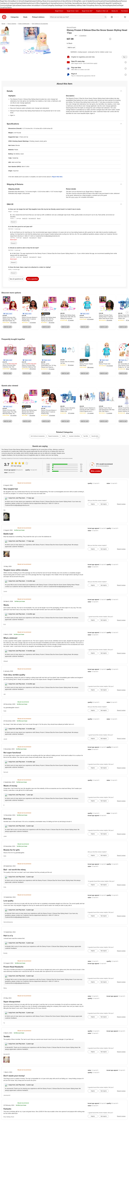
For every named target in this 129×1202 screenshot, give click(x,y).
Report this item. (57, 176)
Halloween (32, 1)
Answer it (13, 222)
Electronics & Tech (62, 3)
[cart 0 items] (125, 17)
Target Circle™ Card (72, 11)
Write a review (96, 471)
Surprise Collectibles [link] (74, 436)
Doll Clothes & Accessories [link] (38, 436)
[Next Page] (127, 312)
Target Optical (12, 5)
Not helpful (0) (32, 218)
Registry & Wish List (102, 11)
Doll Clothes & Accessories (40, 23)
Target (3, 23)
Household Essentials (105, 1)
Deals (19, 5)
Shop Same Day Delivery (99, 5)
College (26, 1)
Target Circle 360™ (87, 11)
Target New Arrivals (6, 1)
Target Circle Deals (64, 5)
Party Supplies (98, 3)
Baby (114, 1)
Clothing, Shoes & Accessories (46, 1)
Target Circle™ (59, 11)
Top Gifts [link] (85, 436)
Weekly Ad (74, 5)
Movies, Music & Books (85, 3)
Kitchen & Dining (72, 1)
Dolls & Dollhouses (23, 23)
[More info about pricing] (110, 39)
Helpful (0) (24, 218)
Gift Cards (112, 3)
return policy (74, 197)
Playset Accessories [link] (53, 436)
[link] (72, 36)
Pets (17, 3)
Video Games (72, 3)
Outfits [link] (63, 436)
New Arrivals (32, 5)
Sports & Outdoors (9, 3)
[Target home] (4, 17)
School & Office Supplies (37, 3)
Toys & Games (51, 3)
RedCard (116, 5)
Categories (15, 17)
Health (21, 3)
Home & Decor (61, 1)
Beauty (118, 1)
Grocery (95, 1)
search (105, 17)
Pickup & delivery (38, 17)
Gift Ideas (106, 3)
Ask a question (32, 279)
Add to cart (71, 47)
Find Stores (8, 7)
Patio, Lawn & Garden (85, 1)
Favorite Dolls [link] (95, 436)
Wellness (26, 3)
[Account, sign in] (115, 17)
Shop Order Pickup (84, 5)
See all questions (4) (16, 279)
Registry (110, 5)
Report (39, 218)
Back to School (18, 1)
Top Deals (55, 5)
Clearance (24, 5)
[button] (72, 35)
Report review (121, 504)
